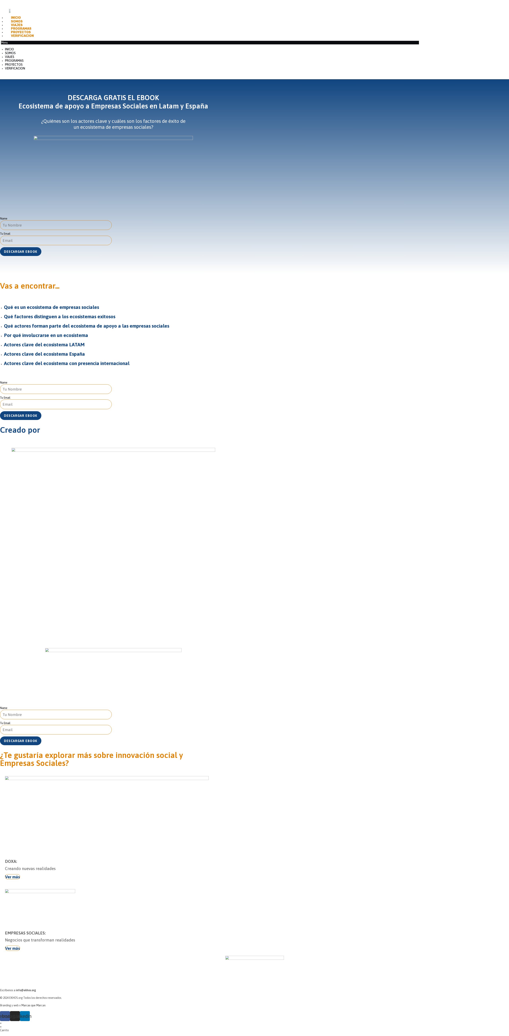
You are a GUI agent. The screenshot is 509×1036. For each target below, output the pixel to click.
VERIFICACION (22, 36)
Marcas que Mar (31, 1005)
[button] (210, 42)
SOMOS (17, 21)
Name (3, 218)
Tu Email (5, 233)
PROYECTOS (21, 32)
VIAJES (17, 25)
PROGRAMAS (21, 28)
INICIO (16, 18)
